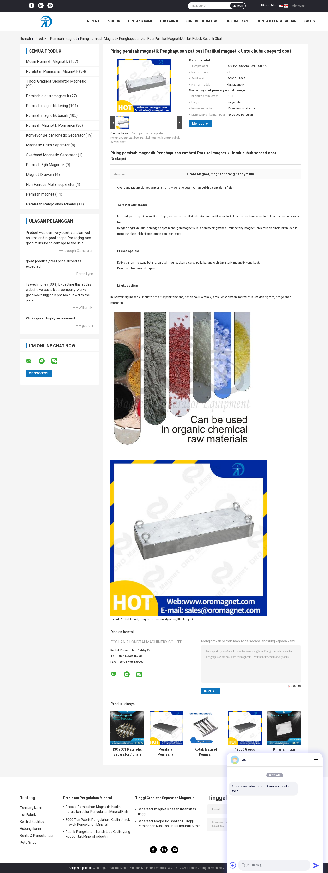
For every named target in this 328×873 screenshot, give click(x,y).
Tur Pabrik (168, 21)
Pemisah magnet (63, 39)
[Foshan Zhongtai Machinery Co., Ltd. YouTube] (50, 6)
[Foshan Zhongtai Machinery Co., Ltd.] (46, 21)
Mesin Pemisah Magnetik (47, 61)
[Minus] (316, 760)
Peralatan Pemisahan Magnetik (52, 71)
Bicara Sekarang (272, 5)
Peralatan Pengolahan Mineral (51, 204)
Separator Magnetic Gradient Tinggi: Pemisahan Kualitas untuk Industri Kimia (169, 823)
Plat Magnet (185, 619)
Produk (113, 21)
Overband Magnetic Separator (51, 155)
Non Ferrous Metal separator (50, 184)
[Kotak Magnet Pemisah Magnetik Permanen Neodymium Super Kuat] (206, 728)
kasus (309, 21)
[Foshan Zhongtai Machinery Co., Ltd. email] (32, 361)
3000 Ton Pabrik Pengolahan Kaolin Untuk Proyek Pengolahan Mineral (98, 822)
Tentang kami (139, 21)
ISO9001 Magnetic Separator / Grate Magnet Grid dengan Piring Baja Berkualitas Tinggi (127, 752)
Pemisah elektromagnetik (47, 96)
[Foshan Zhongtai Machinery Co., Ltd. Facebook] (31, 6)
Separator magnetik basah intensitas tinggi (167, 811)
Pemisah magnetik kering (47, 105)
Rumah (93, 21)
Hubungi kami (237, 21)
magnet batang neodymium (158, 619)
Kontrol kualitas (202, 21)
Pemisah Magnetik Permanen (50, 125)
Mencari (237, 5)
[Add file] (233, 865)
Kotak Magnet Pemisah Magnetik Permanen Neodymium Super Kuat (205, 752)
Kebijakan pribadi (80, 868)
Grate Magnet (129, 619)
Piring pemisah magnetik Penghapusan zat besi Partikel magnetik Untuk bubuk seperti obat (145, 138)
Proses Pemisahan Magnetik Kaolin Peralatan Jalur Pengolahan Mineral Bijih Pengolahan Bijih (97, 810)
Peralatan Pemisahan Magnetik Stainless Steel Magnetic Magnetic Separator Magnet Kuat (166, 752)
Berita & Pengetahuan (277, 21)
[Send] (316, 865)
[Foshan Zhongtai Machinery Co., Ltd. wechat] (57, 361)
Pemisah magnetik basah (47, 115)
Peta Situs (28, 842)
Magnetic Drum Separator (48, 145)
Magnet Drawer (39, 174)
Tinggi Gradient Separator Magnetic (56, 81)
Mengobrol (200, 123)
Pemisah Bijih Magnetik (45, 165)
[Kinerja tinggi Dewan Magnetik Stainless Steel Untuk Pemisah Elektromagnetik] (284, 728)
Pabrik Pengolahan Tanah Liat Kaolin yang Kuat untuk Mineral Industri (98, 834)
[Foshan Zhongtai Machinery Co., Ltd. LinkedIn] (40, 6)
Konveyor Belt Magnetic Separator (55, 135)
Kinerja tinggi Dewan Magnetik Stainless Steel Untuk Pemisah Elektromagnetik (284, 752)
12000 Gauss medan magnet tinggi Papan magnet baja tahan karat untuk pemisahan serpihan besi (245, 752)
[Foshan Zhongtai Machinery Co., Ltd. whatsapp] (45, 361)
